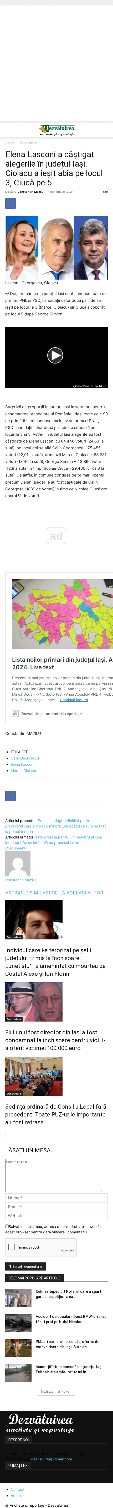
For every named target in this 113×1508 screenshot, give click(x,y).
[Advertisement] (56, 64)
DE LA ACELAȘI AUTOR (77, 893)
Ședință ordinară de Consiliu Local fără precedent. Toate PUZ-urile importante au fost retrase (55, 1114)
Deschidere (28, 142)
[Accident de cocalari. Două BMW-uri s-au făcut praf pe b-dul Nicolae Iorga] (18, 1323)
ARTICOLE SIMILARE (28, 893)
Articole (17, 1495)
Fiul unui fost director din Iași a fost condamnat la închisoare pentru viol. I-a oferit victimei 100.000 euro (55, 1040)
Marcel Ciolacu (23, 770)
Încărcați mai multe (55, 1391)
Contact (17, 1489)
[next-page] (17, 1135)
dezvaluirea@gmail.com (51, 1459)
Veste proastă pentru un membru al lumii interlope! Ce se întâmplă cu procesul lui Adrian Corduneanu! (53, 842)
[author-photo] (17, 874)
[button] (9, 130)
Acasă (9, 142)
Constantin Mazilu (30, 192)
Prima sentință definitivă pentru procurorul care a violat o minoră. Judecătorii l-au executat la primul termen (55, 826)
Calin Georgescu (25, 758)
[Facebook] (10, 203)
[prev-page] (8, 1135)
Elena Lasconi (22, 764)
